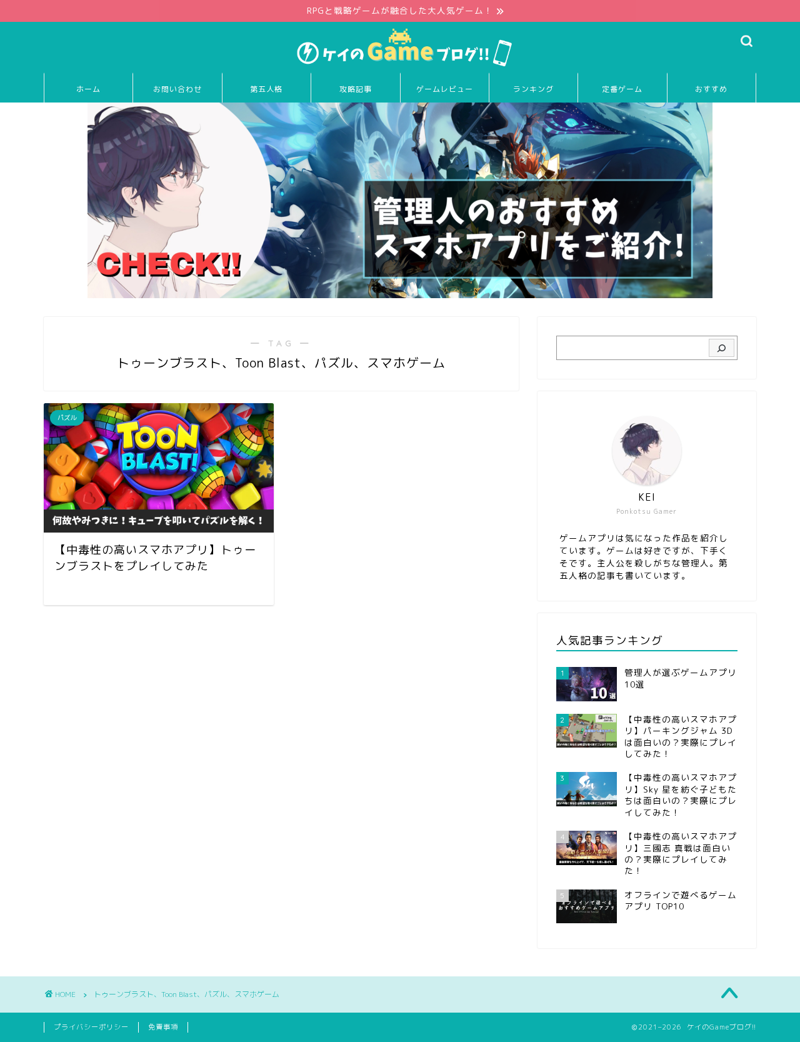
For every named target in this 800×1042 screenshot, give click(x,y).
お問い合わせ (177, 89)
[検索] (721, 348)
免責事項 (163, 1027)
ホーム (88, 89)
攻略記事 (355, 89)
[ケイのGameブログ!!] (400, 66)
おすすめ (711, 89)
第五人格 (266, 89)
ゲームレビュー (444, 89)
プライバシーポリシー (91, 1027)
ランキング (533, 89)
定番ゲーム (622, 89)
